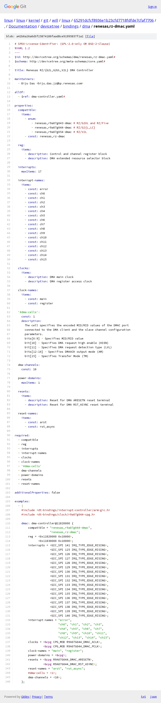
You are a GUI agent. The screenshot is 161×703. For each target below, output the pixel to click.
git (45, 20)
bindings (71, 26)
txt (143, 696)
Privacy (37, 697)
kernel (34, 20)
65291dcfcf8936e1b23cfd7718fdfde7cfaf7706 (114, 20)
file (90, 36)
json (153, 696)
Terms (48, 697)
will (55, 20)
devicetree (49, 26)
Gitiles (25, 697)
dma (86, 26)
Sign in (152, 7)
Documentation (23, 26)
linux (8, 20)
